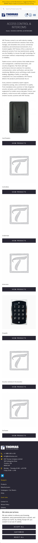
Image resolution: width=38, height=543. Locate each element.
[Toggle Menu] (34, 15)
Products (4, 484)
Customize (19, 532)
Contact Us (4, 501)
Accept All (19, 527)
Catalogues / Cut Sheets (8, 490)
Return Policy (5, 504)
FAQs (2, 493)
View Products (19, 143)
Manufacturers (5, 487)
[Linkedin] (2, 475)
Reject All (19, 537)
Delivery (3, 507)
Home (8, 31)
